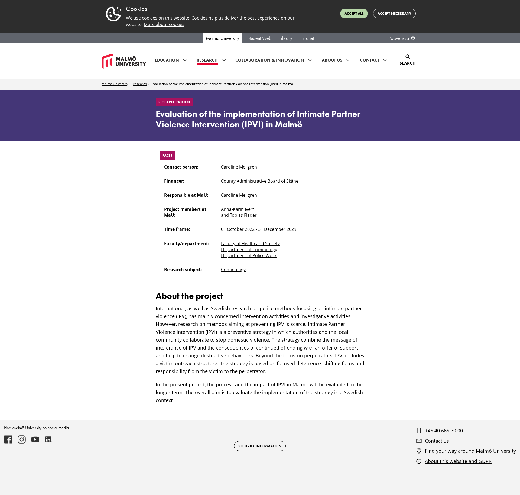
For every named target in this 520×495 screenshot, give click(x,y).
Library (286, 38)
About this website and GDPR (458, 461)
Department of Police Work (249, 255)
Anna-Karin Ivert (237, 209)
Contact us (437, 441)
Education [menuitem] (167, 60)
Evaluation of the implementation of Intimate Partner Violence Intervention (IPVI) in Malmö (222, 84)
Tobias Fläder (243, 215)
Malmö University (222, 38)
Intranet (307, 38)
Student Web (259, 38)
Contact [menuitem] (369, 60)
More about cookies (164, 24)
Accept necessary (394, 13)
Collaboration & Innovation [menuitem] (269, 60)
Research (140, 84)
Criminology (233, 270)
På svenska (399, 38)
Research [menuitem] (207, 60)
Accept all (353, 13)
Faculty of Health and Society (250, 244)
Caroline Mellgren (239, 167)
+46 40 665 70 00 (444, 430)
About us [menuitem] (332, 60)
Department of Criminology (249, 250)
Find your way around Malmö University (470, 451)
